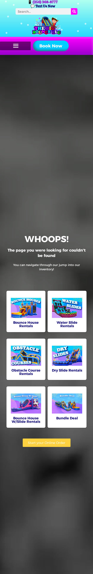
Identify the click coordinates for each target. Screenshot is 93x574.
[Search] (74, 11)
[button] (51, 45)
